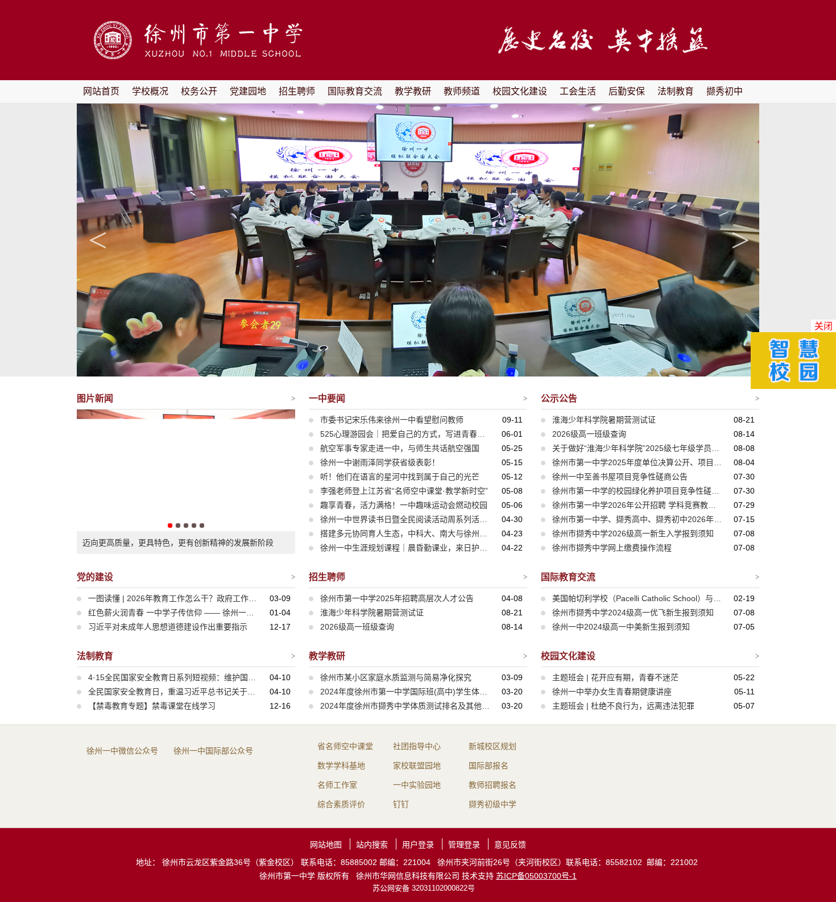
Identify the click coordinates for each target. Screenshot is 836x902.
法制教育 (675, 91)
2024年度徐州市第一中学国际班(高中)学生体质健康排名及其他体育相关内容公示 (405, 691)
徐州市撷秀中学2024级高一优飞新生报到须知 (633, 612)
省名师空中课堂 (345, 746)
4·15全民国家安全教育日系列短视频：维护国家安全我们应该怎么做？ (173, 677)
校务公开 (199, 91)
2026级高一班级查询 (589, 433)
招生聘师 (297, 91)
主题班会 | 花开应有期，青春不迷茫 (615, 677)
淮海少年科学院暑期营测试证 (604, 419)
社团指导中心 (417, 746)
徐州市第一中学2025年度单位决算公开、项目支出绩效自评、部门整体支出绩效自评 (637, 462)
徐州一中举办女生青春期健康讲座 (612, 691)
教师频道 (462, 91)
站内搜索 (372, 844)
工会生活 (578, 91)
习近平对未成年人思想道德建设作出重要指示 (167, 626)
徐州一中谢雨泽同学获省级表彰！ (380, 462)
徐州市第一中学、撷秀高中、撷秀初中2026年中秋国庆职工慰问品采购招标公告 (637, 519)
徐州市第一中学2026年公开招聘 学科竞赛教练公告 (637, 505)
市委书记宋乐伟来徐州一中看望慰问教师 (391, 419)
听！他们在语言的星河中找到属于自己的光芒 (399, 476)
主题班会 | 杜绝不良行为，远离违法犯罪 (623, 705)
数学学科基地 (341, 765)
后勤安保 (627, 91)
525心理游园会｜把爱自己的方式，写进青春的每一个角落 (405, 433)
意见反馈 (510, 844)
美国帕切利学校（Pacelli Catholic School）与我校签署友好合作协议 (637, 598)
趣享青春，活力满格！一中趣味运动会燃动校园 (403, 505)
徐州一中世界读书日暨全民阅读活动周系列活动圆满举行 (405, 519)
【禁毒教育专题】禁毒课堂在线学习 (152, 705)
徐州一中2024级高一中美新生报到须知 (621, 626)
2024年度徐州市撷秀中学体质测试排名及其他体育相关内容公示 (405, 705)
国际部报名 (488, 765)
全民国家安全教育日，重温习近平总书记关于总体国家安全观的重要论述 (173, 691)
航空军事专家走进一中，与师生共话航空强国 (399, 448)
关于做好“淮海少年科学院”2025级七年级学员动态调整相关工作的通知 (637, 448)
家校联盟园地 (417, 765)
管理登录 (464, 844)
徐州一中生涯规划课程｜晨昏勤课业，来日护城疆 (405, 547)
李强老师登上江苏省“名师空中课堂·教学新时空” (404, 490)
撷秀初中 (724, 91)
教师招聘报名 (492, 784)
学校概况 (150, 91)
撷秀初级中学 (492, 804)
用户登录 (418, 844)
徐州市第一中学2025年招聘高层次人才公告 (397, 598)
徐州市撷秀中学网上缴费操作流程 (612, 547)
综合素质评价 (341, 804)
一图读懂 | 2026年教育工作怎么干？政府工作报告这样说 (173, 598)
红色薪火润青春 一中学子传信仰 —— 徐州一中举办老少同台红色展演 (173, 612)
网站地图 (326, 844)
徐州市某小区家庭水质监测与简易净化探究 (395, 677)
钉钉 (401, 804)
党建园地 (248, 91)
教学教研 (413, 91)
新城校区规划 (492, 746)
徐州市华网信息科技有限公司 (408, 875)
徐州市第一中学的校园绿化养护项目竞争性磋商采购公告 (637, 490)
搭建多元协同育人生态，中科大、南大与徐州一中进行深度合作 (405, 533)
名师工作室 (337, 784)
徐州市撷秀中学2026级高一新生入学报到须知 (633, 533)
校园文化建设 (520, 91)
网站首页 (101, 91)
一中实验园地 (417, 784)
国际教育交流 (355, 91)
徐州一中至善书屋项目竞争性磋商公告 (620, 476)
